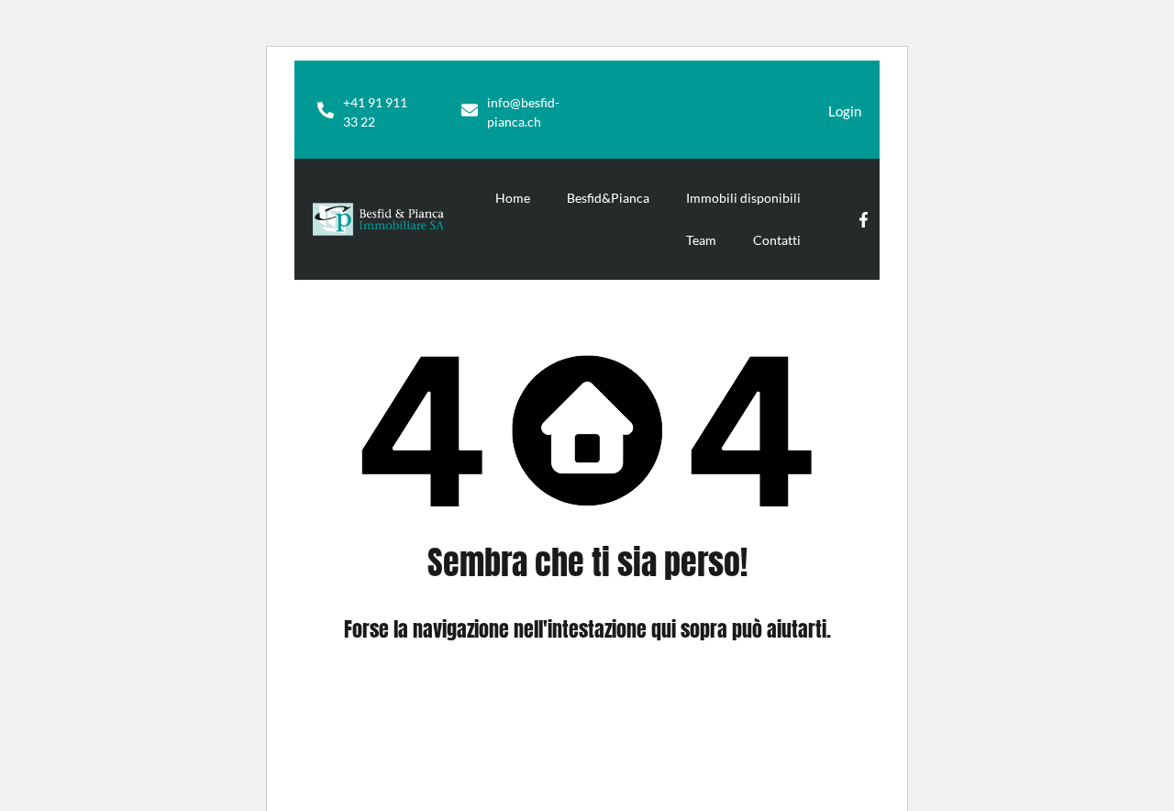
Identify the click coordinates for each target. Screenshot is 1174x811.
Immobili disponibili (743, 198)
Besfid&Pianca (608, 198)
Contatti (777, 240)
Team (701, 240)
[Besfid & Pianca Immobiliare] (378, 219)
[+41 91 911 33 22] (325, 110)
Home (512, 198)
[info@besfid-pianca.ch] (469, 110)
